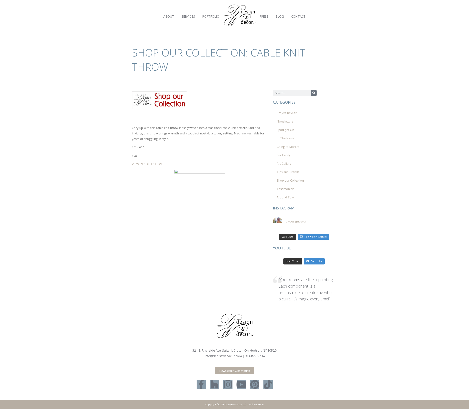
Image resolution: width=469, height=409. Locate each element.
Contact (298, 16)
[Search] (314, 93)
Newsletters (285, 121)
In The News (285, 138)
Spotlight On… (286, 130)
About (168, 16)
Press (263, 16)
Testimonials (285, 189)
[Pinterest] (254, 384)
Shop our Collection (290, 180)
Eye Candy (284, 155)
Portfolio (210, 16)
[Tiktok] (268, 384)
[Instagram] (227, 384)
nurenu (259, 404)
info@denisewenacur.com (223, 356)
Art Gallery (284, 164)
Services (188, 16)
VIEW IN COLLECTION (147, 164)
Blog (280, 16)
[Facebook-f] (201, 384)
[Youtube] (241, 384)
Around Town (286, 197)
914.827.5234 (255, 356)
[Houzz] (214, 384)
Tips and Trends (288, 172)
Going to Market (288, 147)
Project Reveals (287, 113)
